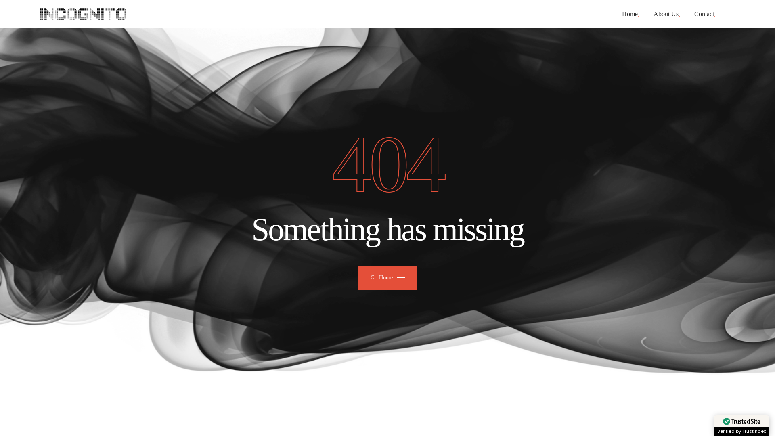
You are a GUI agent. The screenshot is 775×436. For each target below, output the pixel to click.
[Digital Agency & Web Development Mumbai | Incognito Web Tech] (83, 14)
